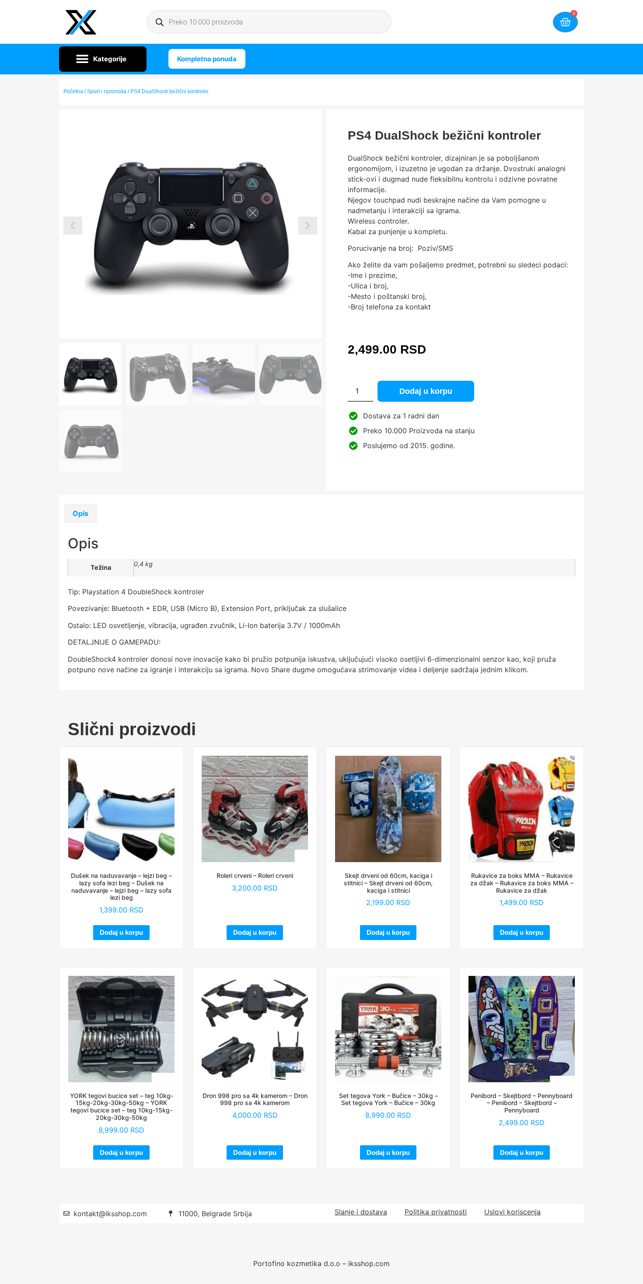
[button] (103, 59)
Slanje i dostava (361, 1211)
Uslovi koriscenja (512, 1211)
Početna (73, 91)
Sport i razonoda (106, 91)
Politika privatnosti (436, 1211)
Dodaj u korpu (425, 391)
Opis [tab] (80, 513)
